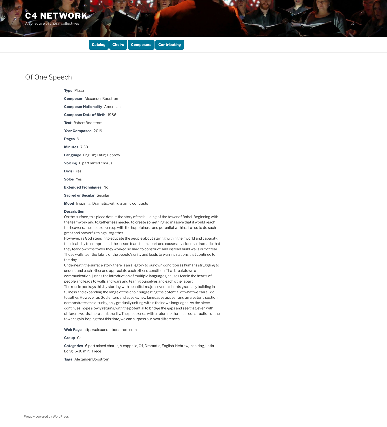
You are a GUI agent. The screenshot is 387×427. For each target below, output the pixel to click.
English (168, 346)
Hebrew (181, 346)
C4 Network (56, 16)
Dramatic (152, 346)
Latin (209, 346)
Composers (141, 45)
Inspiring (196, 346)
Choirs (118, 45)
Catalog (98, 45)
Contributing (169, 45)
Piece (96, 351)
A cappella (128, 346)
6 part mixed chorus (101, 346)
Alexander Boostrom (91, 359)
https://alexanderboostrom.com (110, 330)
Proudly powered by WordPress (46, 416)
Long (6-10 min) (77, 351)
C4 (141, 346)
